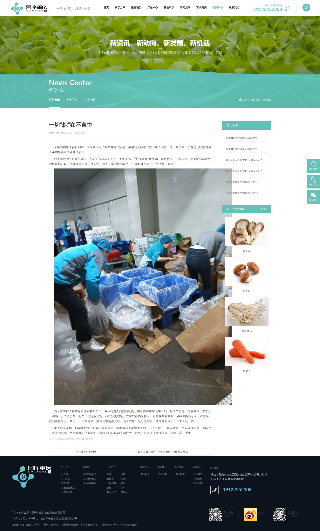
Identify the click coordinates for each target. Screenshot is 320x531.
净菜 (123, 474)
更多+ (264, 209)
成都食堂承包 (70, 525)
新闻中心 (218, 7)
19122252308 (237, 490)
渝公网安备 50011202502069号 (58, 518)
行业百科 (72, 99)
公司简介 (65, 474)
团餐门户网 (32, 525)
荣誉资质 (65, 483)
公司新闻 (54, 99)
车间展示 (185, 7)
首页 (106, 7)
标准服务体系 (68, 488)
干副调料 (111, 483)
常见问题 (90, 99)
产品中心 (152, 7)
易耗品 (124, 492)
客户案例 (201, 7)
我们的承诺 (66, 492)
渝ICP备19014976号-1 (25, 518)
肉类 (123, 479)
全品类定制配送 (91, 483)
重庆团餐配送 (51, 525)
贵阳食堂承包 (109, 525)
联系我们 (234, 7)
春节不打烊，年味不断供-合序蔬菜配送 (165, 452)
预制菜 (110, 479)
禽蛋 (109, 488)
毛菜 (109, 474)
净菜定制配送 (90, 479)
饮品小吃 (111, 492)
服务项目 (136, 7)
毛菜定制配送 (90, 474)
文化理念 (65, 479)
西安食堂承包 (90, 525)
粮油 (123, 483)
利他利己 (91, 452)
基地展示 (169, 7)
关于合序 (120, 7)
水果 (123, 488)
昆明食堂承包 (129, 525)
